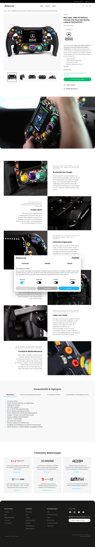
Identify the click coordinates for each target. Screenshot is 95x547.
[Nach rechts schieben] (59, 77)
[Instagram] (74, 512)
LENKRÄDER (14, 11)
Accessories (7, 523)
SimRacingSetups (76, 488)
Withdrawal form (30, 528)
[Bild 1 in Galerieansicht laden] (12, 77)
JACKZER (76, 472)
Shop (9, 11)
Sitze (5, 514)
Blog (48, 512)
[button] (42, 6)
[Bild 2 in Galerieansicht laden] (22, 77)
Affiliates (28, 523)
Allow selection (48, 288)
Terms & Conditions (52, 523)
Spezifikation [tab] (10, 394)
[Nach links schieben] (5, 77)
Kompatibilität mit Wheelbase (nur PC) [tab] (77, 394)
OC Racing (46, 472)
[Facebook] (70, 512)
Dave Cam (16, 490)
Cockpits (6, 512)
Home (5, 11)
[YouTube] (79, 512)
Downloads (29, 512)
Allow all (69, 288)
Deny (26, 288)
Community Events (52, 514)
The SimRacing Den (46, 490)
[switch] (39, 282)
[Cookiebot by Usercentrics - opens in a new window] (72, 258)
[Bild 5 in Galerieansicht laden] (52, 77)
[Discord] (83, 512)
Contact (28, 517)
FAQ (27, 514)
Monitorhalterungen (9, 517)
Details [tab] (47, 263)
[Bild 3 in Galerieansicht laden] (32, 77)
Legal (48, 517)
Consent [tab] (25, 263)
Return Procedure (30, 520)
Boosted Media (17, 472)
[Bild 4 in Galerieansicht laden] (42, 77)
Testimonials (50, 526)
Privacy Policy (51, 520)
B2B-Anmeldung (30, 526)
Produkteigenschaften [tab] (53, 394)
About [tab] (69, 263)
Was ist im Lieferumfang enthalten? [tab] (30, 394)
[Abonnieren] (88, 520)
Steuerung (7, 520)
